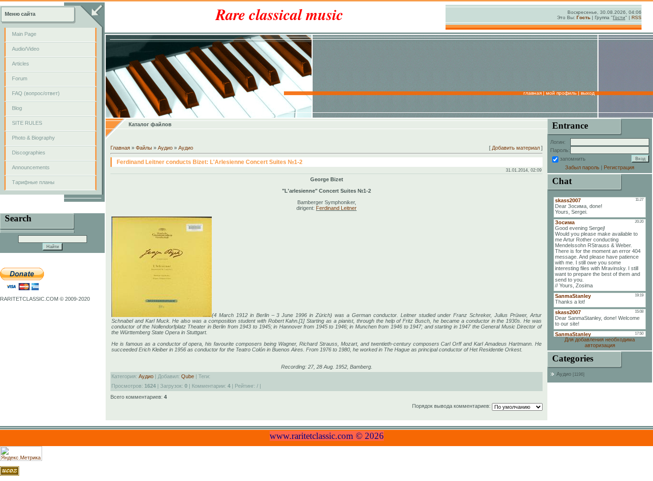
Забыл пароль (582, 167)
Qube (187, 376)
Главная (532, 93)
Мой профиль (561, 93)
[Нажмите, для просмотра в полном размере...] (161, 315)
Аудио (165, 148)
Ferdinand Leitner (336, 208)
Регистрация (619, 167)
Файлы (144, 148)
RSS (636, 17)
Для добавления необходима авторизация (600, 342)
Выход (588, 93)
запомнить (573, 159)
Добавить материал (516, 148)
